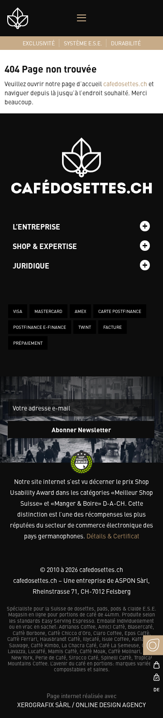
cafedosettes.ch (125, 83)
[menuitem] (38, 43)
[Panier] (153, 665)
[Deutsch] (153, 689)
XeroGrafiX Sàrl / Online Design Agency (81, 704)
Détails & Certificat (112, 535)
